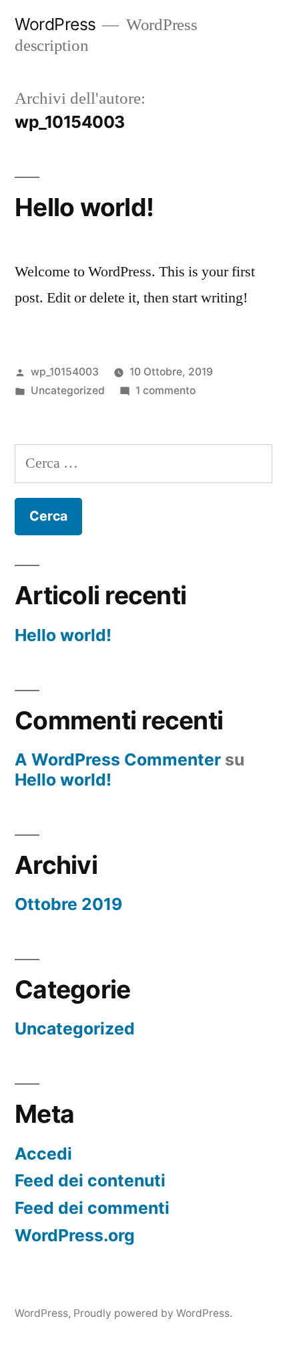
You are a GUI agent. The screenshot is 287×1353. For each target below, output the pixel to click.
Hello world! (84, 207)
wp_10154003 (65, 371)
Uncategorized (68, 390)
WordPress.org (75, 1235)
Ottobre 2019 (68, 904)
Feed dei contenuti (90, 1180)
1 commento (165, 390)
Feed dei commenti (92, 1208)
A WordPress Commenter (118, 759)
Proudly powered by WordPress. (152, 1313)
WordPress (55, 24)
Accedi (43, 1154)
